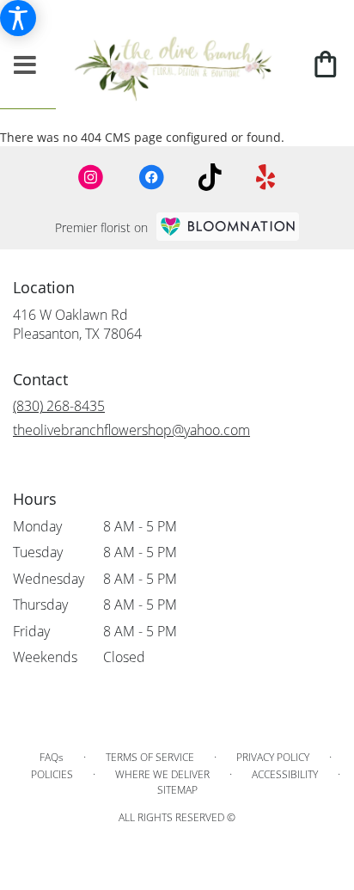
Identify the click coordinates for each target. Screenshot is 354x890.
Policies (52, 774)
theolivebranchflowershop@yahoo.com (131, 429)
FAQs (52, 757)
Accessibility (285, 774)
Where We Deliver (162, 774)
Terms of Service (150, 757)
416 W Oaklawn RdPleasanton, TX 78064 (77, 324)
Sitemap (177, 790)
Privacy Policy (272, 757)
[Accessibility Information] (18, 18)
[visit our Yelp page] (266, 177)
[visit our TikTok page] (210, 177)
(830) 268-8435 (59, 405)
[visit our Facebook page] (151, 177)
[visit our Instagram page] (91, 177)
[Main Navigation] (25, 65)
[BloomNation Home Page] (227, 226)
